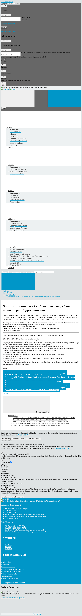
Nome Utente (25, 17)
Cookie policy (6, 562)
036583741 (12, 511)
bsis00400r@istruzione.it (27, 514)
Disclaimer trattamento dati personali (13, 598)
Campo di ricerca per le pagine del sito (17, 272)
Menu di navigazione (42, 412)
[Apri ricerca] (64, 98)
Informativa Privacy (8, 567)
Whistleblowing (6, 576)
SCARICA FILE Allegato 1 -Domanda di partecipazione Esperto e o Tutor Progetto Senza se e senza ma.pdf (39, 378)
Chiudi (4, 65)
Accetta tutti (33, 439)
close (4, 108)
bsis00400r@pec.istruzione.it (27, 516)
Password (24, 20)
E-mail (23, 52)
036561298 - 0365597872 (17, 528)
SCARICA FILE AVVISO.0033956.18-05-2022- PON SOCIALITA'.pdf (32, 390)
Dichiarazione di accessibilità (11, 571)
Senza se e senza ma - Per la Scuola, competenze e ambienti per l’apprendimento (41, 422)
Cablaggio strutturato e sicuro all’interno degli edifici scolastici (37, 425)
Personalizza (6, 439)
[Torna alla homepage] (41, 87)
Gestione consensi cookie (9, 579)
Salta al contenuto (7, 2)
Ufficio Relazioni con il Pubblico (12, 569)
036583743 (12, 512)
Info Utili (9, 293)
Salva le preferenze (17, 497)
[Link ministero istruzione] (10, 4)
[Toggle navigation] (18, 98)
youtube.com (5, 462)
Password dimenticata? (8, 24)
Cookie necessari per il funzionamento (14, 454)
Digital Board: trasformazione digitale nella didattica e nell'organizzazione (41, 423)
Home (7, 291)
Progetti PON (10, 295)
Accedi (4, 6)
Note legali (5, 564)
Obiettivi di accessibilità (9, 574)
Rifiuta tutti (18, 439)
